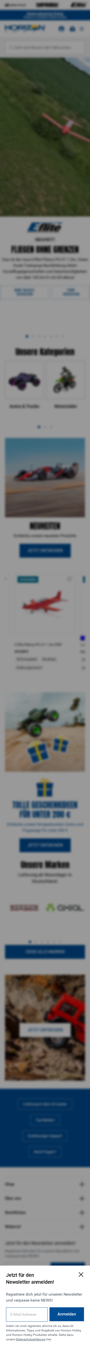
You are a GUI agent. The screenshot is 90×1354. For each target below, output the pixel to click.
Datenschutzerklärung (31, 1339)
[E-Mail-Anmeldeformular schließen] (81, 1274)
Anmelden (67, 1314)
